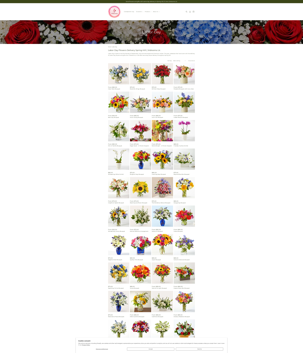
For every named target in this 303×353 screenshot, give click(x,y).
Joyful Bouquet (156, 259)
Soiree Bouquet (134, 288)
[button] (139, 11)
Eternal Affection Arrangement (139, 231)
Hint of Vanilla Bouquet (115, 146)
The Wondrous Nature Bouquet (161, 203)
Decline (199, 349)
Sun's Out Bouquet (157, 117)
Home (109, 46)
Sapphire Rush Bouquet (115, 259)
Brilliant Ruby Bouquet (159, 89)
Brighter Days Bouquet (137, 174)
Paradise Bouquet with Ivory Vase (184, 89)
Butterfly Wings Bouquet (137, 89)
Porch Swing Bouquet (136, 117)
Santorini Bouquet (157, 231)
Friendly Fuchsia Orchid (181, 146)
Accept (151, 349)
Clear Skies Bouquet (114, 89)
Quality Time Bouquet (136, 259)
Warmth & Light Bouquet (159, 288)
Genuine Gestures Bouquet (182, 259)
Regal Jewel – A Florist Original (139, 146)
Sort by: (170, 60)
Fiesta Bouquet (178, 231)
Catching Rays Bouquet (159, 174)
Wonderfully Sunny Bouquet (116, 231)
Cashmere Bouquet (157, 316)
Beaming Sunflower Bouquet (138, 203)
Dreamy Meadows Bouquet (182, 316)
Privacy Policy (86, 345)
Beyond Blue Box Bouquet (181, 174)
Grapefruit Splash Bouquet (116, 203)
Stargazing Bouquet (180, 203)
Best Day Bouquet (113, 117)
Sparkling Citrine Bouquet (116, 288)
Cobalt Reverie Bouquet (181, 117)
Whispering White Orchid (115, 174)
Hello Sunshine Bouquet (137, 316)
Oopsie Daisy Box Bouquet (182, 288)
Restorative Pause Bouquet (116, 316)
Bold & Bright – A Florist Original (162, 146)
